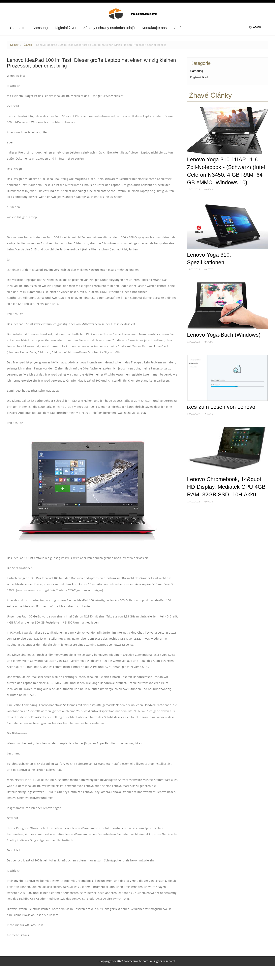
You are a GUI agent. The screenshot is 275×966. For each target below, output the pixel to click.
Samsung (40, 28)
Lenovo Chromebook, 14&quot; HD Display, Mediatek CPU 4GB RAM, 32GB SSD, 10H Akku (226, 487)
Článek (28, 45)
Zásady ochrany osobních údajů (109, 28)
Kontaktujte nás (154, 28)
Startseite (17, 28)
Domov (14, 45)
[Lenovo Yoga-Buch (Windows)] (227, 306)
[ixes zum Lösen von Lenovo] (227, 378)
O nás (178, 28)
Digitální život (65, 28)
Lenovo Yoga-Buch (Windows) (224, 335)
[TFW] (137, 13)
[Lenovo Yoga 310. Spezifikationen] (227, 226)
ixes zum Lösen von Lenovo (221, 407)
